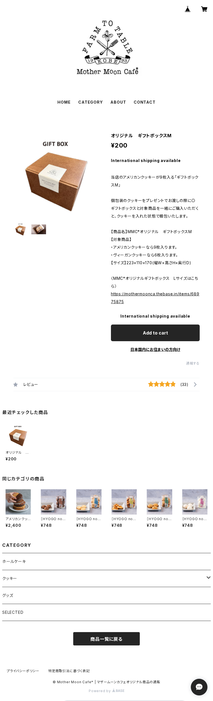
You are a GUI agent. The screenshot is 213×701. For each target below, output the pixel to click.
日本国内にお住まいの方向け (155, 349)
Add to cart (155, 333)
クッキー (9, 578)
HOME (63, 102)
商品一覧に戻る (106, 639)
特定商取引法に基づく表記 (69, 671)
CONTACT (145, 102)
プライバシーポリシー (23, 671)
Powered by (100, 691)
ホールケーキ (14, 561)
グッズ (7, 595)
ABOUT (118, 102)
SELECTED (12, 612)
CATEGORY (90, 102)
